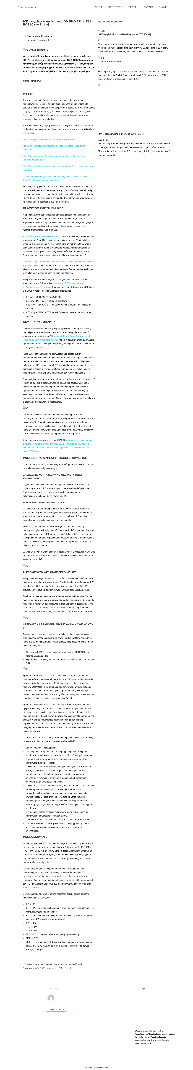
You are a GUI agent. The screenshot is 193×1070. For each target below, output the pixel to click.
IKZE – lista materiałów (110, 61)
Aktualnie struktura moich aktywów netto (41, 236)
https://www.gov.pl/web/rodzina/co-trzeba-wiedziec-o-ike (49, 139)
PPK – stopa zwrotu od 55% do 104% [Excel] (121, 134)
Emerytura (42, 40)
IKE (49, 40)
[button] (61, 34)
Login (142, 989)
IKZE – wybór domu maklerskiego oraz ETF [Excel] (124, 34)
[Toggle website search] (173, 7)
